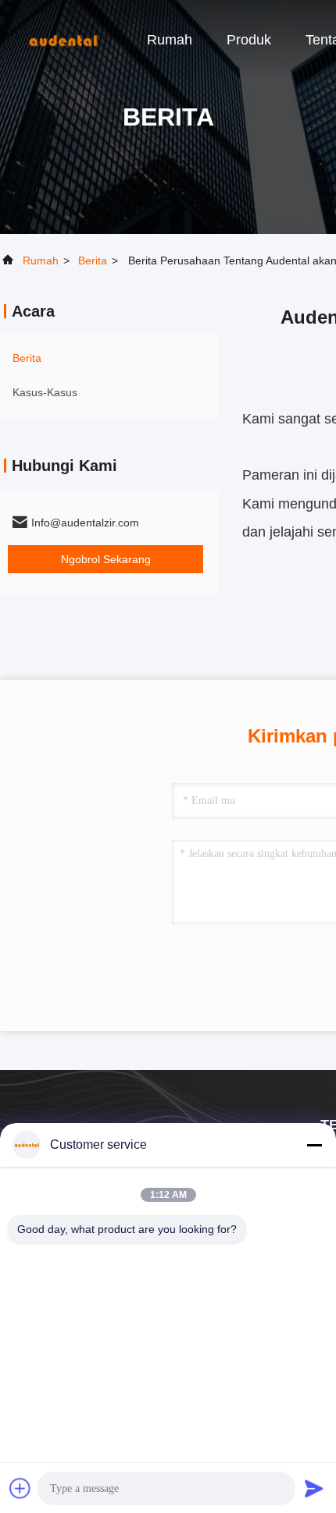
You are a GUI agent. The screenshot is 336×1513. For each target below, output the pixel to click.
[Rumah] (62, 39)
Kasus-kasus (45, 392)
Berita (92, 260)
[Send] (314, 1488)
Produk (249, 40)
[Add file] (20, 1488)
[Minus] (314, 1145)
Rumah (169, 40)
